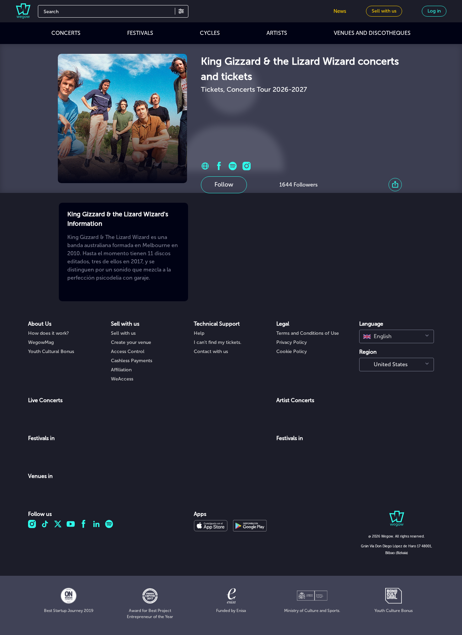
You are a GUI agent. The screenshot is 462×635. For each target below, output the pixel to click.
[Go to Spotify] (233, 166)
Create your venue (131, 342)
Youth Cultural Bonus (51, 351)
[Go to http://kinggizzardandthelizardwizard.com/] (205, 166)
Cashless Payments (131, 361)
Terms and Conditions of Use (307, 333)
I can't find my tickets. (217, 342)
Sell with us (123, 333)
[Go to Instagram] (246, 166)
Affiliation (121, 370)
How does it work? (48, 333)
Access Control (127, 351)
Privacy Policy (291, 342)
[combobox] (397, 336)
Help (199, 333)
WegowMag (41, 342)
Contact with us (211, 351)
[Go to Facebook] (219, 166)
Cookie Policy (291, 351)
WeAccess (122, 379)
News (339, 11)
